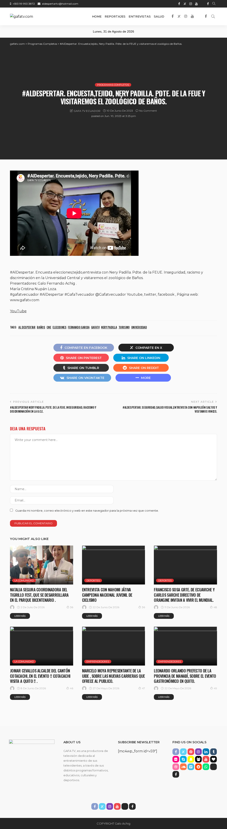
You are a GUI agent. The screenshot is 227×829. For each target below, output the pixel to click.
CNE (49, 327)
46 (71, 688)
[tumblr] (213, 751)
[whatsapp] (206, 766)
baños (41, 327)
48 (215, 607)
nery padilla (109, 327)
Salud (159, 16)
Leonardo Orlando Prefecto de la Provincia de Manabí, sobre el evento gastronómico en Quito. (185, 676)
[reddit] (198, 766)
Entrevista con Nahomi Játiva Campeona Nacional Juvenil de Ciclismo (107, 595)
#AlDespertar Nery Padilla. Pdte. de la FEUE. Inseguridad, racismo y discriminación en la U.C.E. (53, 409)
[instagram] (191, 4)
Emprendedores (97, 661)
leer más (19, 615)
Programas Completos (113, 84)
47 (143, 688)
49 (215, 688)
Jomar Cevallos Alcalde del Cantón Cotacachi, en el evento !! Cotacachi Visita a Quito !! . (40, 676)
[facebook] (179, 4)
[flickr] (175, 759)
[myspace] (198, 759)
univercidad (139, 327)
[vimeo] (191, 766)
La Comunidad (24, 580)
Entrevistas (140, 16)
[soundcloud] (183, 766)
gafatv (95, 327)
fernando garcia (78, 327)
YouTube (18, 311)
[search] (214, 4)
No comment (148, 110)
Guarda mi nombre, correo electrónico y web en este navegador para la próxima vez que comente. (87, 510)
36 (71, 607)
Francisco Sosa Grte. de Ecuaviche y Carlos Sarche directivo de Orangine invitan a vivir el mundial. (184, 595)
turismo (124, 327)
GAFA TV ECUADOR (87, 111)
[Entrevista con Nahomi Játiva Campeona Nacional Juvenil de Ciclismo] (113, 565)
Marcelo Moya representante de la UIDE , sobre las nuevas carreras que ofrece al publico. (113, 676)
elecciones (59, 327)
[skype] (183, 759)
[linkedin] (206, 751)
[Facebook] (208, 4)
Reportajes (115, 16)
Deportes (93, 580)
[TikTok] (202, 4)
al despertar (26, 327)
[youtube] (196, 4)
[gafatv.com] (21, 16)
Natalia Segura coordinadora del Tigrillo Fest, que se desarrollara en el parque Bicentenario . (39, 595)
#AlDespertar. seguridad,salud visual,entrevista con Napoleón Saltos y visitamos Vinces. (170, 409)
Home (97, 16)
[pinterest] (191, 751)
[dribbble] (175, 766)
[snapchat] (191, 759)
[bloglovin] (213, 759)
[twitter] (185, 4)
